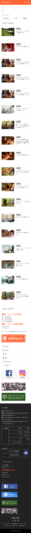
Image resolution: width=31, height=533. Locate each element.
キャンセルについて (6, 476)
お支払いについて (5, 474)
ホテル (6, 525)
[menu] (28, 2)
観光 (6, 357)
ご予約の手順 (4, 472)
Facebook (12, 520)
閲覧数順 (25, 18)
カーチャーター (23, 523)
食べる (6, 346)
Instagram (15, 520)
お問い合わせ (22, 525)
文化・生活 (8, 361)
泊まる (6, 350)
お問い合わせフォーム (6, 467)
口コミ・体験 (11, 525)
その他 (6, 365)
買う (6, 354)
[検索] (25, 2)
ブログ (17, 525)
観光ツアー (16, 523)
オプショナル (6, 523)
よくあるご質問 (5, 465)
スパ (11, 523)
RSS (18, 520)
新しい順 (6, 18)
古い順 (15, 18)
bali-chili (15, 518)
